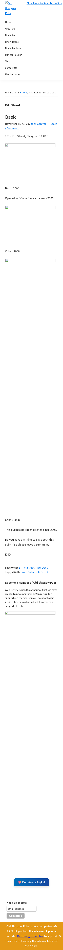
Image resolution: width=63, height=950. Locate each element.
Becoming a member (30, 936)
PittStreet (42, 567)
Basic (24, 572)
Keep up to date (17, 902)
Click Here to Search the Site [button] (44, 3)
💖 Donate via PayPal (31, 882)
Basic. (11, 117)
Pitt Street (28, 567)
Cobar (31, 572)
